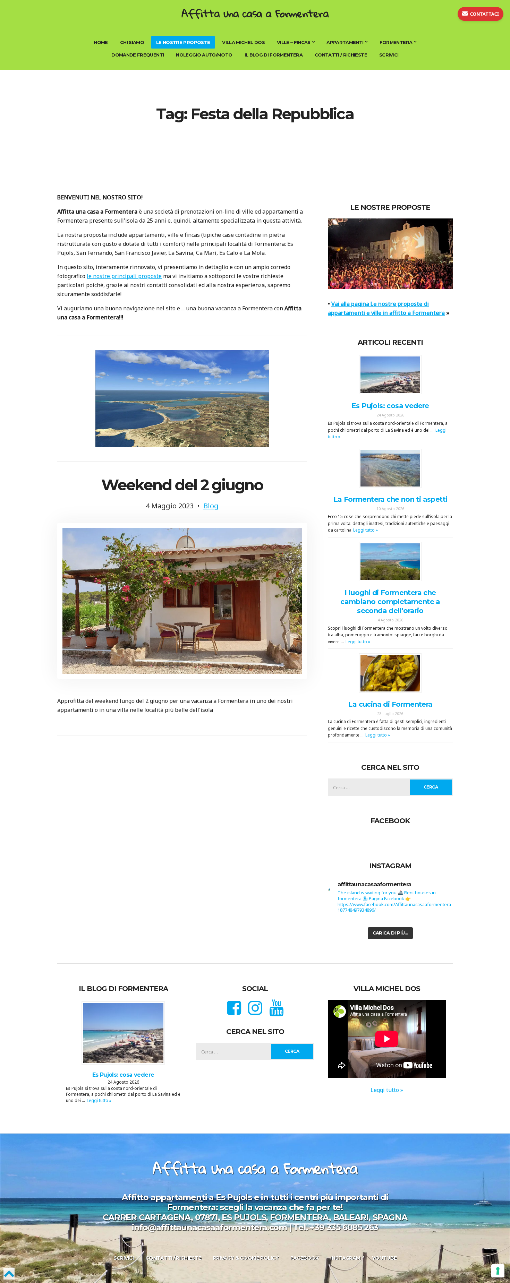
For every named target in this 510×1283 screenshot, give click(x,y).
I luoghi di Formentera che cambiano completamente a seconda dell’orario (390, 601)
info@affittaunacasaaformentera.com (209, 1227)
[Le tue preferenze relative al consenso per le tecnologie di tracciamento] (497, 1270)
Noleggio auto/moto (204, 55)
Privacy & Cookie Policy (246, 1258)
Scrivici (389, 55)
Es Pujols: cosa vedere (390, 406)
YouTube (384, 1258)
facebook (304, 1258)
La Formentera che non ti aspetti (390, 499)
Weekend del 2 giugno (182, 484)
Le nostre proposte (183, 42)
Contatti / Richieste (341, 55)
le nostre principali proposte (124, 276)
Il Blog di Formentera (274, 55)
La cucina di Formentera (390, 704)
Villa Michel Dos (243, 42)
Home (101, 42)
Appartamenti (344, 42)
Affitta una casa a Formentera (254, 13)
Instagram (345, 1258)
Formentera (396, 42)
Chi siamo (132, 42)
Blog (211, 505)
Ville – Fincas (294, 42)
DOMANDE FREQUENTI (137, 55)
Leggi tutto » (365, 530)
